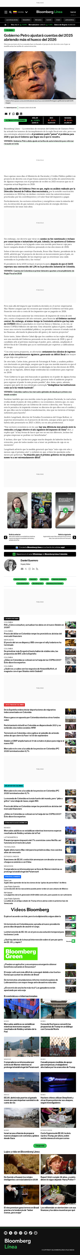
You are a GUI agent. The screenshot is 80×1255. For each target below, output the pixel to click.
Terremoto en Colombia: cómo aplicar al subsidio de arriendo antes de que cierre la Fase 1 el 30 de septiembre (31, 734)
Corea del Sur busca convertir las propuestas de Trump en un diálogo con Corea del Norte (57, 1026)
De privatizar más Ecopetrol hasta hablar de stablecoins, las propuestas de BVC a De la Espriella (31, 652)
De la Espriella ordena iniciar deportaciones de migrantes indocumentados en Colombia (30, 711)
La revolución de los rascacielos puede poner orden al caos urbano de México (36, 889)
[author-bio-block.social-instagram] (29, 569)
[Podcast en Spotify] (35, 1233)
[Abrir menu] (6, 12)
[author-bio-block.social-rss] (37, 569)
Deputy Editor (25, 564)
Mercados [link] (38, 20)
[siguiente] (74, 537)
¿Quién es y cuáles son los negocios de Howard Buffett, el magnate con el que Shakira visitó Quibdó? (30, 670)
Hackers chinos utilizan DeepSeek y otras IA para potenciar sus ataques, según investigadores (57, 1100)
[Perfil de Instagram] (20, 1233)
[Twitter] (25, 569)
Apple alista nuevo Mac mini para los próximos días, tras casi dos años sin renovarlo (57, 537)
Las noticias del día (23, 583)
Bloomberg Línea (37, 583)
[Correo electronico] (22, 569)
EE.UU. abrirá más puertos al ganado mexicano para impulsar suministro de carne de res (21, 1100)
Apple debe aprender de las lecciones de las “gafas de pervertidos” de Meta (35, 883)
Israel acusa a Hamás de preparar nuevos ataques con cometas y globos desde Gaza (21, 1136)
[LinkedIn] (33, 569)
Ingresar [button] (73, 12)
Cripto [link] (58, 20)
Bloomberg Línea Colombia (54, 583)
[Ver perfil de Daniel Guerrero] (12, 565)
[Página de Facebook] (5, 1233)
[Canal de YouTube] (15, 1233)
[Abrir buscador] (10, 12)
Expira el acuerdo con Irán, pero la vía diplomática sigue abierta (32, 916)
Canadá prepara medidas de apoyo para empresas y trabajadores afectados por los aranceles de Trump (58, 1064)
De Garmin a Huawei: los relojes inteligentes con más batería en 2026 (21, 1178)
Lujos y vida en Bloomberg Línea (21, 1151)
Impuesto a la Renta (20, 579)
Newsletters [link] (26, 20)
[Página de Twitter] (10, 1233)
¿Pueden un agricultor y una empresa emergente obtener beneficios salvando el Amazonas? (30, 965)
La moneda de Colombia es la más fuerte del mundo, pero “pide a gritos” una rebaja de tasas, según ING (33, 799)
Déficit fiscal (44, 579)
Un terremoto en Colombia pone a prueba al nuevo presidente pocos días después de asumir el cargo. (32, 925)
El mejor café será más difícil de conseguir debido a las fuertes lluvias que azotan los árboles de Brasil (32, 973)
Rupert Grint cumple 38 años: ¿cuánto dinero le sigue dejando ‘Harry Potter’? (58, 1178)
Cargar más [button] (40, 1146)
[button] (6, 113)
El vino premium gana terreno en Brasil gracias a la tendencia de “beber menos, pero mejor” (21, 1210)
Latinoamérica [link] (69, 20)
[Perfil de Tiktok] (30, 1233)
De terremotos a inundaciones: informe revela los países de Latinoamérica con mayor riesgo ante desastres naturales (31, 981)
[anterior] (5, 537)
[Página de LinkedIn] (25, 1233)
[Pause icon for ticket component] (5, 25)
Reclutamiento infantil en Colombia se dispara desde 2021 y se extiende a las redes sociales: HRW (32, 726)
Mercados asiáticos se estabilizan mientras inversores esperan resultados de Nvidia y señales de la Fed (22, 538)
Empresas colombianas (58, 579)
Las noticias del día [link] (12, 20)
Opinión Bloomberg (12, 877)
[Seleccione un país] (26, 12)
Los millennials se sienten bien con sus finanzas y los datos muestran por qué (58, 1208)
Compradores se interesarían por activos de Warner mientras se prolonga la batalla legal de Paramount (33, 870)
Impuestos (33, 579)
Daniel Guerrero (11, 108)
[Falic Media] (73, 15)
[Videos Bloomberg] (40, 910)
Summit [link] (48, 20)
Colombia (9, 30)
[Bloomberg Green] (40, 954)
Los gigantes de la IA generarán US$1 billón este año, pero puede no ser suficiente (38, 895)
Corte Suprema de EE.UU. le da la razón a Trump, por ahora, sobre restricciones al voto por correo (56, 1136)
